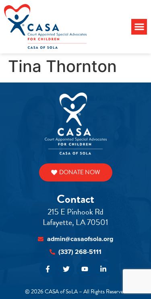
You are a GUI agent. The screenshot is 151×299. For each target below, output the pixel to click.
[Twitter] (66, 269)
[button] (139, 27)
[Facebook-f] (47, 269)
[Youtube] (85, 269)
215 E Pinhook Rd (75, 212)
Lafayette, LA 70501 (75, 222)
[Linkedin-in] (103, 269)
